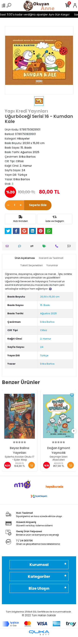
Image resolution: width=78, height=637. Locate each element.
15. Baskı (45, 305)
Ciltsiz (43, 330)
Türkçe (44, 355)
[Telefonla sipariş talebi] (57, 246)
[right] (74, 431)
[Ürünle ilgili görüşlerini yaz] (20, 246)
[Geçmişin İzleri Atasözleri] (58, 416)
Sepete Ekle (38, 205)
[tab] (25, 258)
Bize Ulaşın (39, 588)
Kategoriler (39, 576)
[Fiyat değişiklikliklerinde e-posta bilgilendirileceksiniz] (45, 246)
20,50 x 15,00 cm (49, 296)
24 (41, 347)
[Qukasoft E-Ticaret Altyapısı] (39, 632)
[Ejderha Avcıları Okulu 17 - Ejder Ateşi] (19, 416)
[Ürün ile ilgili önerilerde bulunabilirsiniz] (70, 246)
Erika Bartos (47, 322)
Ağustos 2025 (48, 313)
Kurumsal (39, 564)
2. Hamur (45, 338)
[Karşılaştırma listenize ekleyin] (33, 246)
